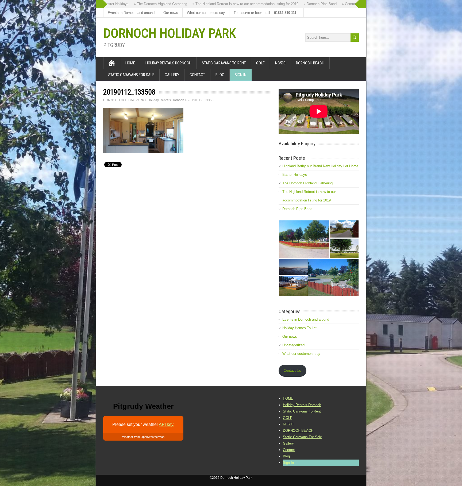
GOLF (260, 63)
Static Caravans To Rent (224, 63)
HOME (130, 63)
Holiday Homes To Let (299, 328)
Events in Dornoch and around (131, 13)
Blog (219, 74)
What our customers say (206, 13)
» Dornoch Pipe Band (312, 4)
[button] (304, 239)
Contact (197, 74)
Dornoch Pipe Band (297, 209)
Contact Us (292, 370)
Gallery (172, 74)
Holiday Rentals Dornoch (168, 63)
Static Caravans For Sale (131, 74)
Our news (170, 13)
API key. (166, 424)
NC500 (280, 63)
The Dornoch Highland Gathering (307, 183)
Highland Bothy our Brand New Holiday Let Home (320, 166)
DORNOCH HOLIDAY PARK (169, 33)
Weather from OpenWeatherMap (143, 436)
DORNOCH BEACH (310, 63)
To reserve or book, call (266, 13)
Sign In (241, 74)
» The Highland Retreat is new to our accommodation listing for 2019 (238, 4)
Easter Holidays (294, 175)
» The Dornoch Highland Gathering (152, 4)
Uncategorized (293, 345)
